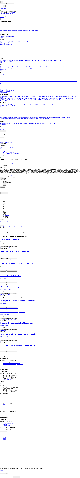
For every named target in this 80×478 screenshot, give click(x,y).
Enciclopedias (8, 128)
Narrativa (26, 123)
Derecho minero (62, 82)
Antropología (22, 48)
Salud (38, 99)
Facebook (4, 435)
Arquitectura (2, 30)
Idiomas (68, 98)
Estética (20, 30)
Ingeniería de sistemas (27, 41)
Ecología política (15, 54)
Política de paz (34, 66)
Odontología (42, 104)
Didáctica (12, 96)
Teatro (35, 30)
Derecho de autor (68, 81)
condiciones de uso (9, 430)
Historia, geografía (6, 118)
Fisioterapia (26, 104)
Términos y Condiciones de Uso (8, 423)
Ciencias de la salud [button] (3, 100)
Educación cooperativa (39, 96)
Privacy (10, 433)
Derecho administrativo (17, 81)
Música (32, 30)
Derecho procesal (3, 84)
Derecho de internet (3, 82)
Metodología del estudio (74, 98)
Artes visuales (29, 117)
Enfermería (12, 104)
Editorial (13, 0)
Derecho (1, 60)
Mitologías (32, 68)
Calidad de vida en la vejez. (10, 276)
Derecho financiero (36, 82)
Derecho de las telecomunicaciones (13, 82)
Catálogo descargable (6, 366)
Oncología (2, 105)
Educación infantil (16, 98)
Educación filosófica (3, 98)
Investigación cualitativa (9, 239)
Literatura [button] (2, 119)
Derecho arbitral (37, 81)
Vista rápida (9, 246)
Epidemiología (16, 104)
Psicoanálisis (2, 67)
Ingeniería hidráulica (3, 42)
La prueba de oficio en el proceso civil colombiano (18, 334)
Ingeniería (11, 118)
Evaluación (48, 98)
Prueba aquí (13, 12)
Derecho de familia (74, 81)
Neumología (30, 104)
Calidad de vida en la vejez (10, 287)
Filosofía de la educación (54, 98)
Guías (5, 128)
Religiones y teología (12, 67)
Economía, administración (49, 117)
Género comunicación (7, 60)
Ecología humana (9, 54)
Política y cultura (45, 66)
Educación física (10, 98)
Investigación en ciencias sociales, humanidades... (18, 301)
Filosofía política (21, 66)
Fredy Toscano (3, 341)
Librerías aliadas (9, 142)
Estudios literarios (52, 123)
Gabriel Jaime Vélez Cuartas (13, 308)
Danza (16, 30)
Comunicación (25, 0)
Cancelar (2, 473)
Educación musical (22, 98)
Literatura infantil (16, 123)
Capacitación (9, 96)
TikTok (4, 440)
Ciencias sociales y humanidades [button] (6, 44)
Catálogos (11, 30)
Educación (55, 117)
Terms (14, 433)
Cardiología (6, 104)
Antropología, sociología (4, 117)
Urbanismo (6, 69)
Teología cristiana (43, 68)
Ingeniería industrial (10, 42)
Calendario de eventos (4, 147)
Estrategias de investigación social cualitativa (17, 263)
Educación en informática (62, 96)
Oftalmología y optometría (48, 104)
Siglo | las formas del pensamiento (6, 0)
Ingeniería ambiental (14, 41)
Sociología (59, 60)
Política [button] (1, 62)
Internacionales (7, 136)
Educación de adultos (47, 96)
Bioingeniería (2, 41)
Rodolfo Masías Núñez (4, 308)
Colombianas (2, 136)
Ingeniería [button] (2, 37)
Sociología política (60, 66)
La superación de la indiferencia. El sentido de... (18, 345)
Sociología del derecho (4, 91)
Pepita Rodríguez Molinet (12, 319)
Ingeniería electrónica (34, 41)
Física (8, 36)
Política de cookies (6, 424)
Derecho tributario (27, 84)
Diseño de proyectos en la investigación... (15, 251)
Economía (2, 55)
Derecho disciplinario (23, 82)
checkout (2, 17)
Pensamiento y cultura (34, 118)
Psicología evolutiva (33, 99)
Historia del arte (28, 30)
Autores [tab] (4, 183)
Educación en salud (70, 96)
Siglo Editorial (2, 129)
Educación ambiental (25, 96)
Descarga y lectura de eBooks (8, 365)
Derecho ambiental (30, 81)
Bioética (1, 74)
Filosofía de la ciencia (66, 117)
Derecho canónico (43, 81)
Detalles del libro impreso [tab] (7, 182)
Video (37, 30)
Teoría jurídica (10, 91)
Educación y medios (42, 98)
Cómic (1, 31)
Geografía (8, 55)
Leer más (2, 233)
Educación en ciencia (54, 96)
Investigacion (30, 54)
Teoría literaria (41, 123)
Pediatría (5, 105)
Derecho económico (30, 82)
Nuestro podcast (1, 149)
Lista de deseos (14, 246)
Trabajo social (12, 48)
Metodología (9, 61)
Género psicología (48, 60)
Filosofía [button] (1, 106)
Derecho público (9, 84)
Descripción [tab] (5, 181)
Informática (2, 43)
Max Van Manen (3, 330)
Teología (38, 68)
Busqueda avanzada (6, 149)
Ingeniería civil (21, 41)
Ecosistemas (25, 54)
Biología (5, 36)
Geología (11, 36)
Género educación (20, 60)
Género (1, 118)
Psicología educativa (26, 99)
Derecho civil (48, 81)
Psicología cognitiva (19, 99)
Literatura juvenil (22, 123)
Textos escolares (57, 99)
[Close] (0, 19)
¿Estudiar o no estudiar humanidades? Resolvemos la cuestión (11, 229)
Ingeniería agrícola (8, 41)
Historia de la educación (63, 98)
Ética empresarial (6, 74)
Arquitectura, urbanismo (13, 117)
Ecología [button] (1, 49)
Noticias (2, 225)
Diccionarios (13, 128)
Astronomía (2, 36)
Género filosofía (26, 60)
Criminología (2, 81)
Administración (17, 48)
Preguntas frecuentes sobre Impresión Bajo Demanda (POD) (13, 364)
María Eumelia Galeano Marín (8, 163)
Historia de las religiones (23, 68)
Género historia (31, 60)
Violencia (65, 66)
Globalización (26, 66)
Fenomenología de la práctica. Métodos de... (16, 323)
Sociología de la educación (43, 99)
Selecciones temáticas (16, 147)
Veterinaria (14, 105)
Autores (2, 219)
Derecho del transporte (9, 81)
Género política (42, 60)
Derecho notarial (68, 82)
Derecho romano (21, 84)
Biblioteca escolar (3, 96)
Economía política (15, 66)
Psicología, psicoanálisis (45, 118)
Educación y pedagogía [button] (4, 92)
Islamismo (2, 68)
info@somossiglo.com (6, 404)
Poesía (5, 99)
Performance (5, 31)
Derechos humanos (9, 66)
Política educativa (9, 99)
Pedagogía (2, 99)
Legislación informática (12, 90)
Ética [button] (1, 70)
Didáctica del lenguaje (18, 96)
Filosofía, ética (59, 117)
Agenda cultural (3, 143)
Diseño (18, 30)
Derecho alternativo (24, 81)
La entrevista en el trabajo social (12, 312)
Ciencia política (3, 66)
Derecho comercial (53, 81)
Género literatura (37, 60)
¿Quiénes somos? (6, 413)
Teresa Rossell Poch (4, 319)
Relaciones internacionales (52, 66)
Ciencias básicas (24, 117)
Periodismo (13, 61)
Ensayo (12, 123)
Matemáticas (6, 43)
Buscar (15, 11)
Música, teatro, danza (27, 118)
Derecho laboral (50, 82)
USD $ (4, 5)
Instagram (4, 438)
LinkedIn (4, 439)
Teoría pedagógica (51, 99)
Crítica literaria (2, 123)
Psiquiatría (9, 105)
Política (4, 89)
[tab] (40, 187)
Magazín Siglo (10, 147)
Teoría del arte (9, 31)
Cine (14, 30)
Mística (35, 68)
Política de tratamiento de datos (8, 425)
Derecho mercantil (56, 82)
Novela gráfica (46, 123)
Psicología (6, 67)
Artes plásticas (7, 30)
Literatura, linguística (16, 118)
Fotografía (24, 30)
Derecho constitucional (61, 81)
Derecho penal (73, 82)
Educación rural (28, 98)
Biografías (2, 75)
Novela (29, 123)
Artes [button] (1, 25)
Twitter (4, 436)
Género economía (14, 60)
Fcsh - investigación (6, 215)
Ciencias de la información (5, 48)
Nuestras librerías (3, 142)
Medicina (21, 118)
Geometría (14, 36)
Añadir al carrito (3, 178)
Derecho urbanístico (33, 84)
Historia (1, 61)
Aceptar (6, 473)
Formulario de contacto (7, 367)
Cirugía (9, 104)
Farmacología (21, 104)
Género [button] (1, 56)
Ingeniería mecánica (17, 42)
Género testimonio (54, 60)
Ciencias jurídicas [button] (3, 76)
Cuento (9, 123)
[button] (3, 8)
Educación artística (32, 96)
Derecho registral (15, 84)
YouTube (4, 437)
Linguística (5, 61)
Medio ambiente (3, 54)
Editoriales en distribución (3, 131)
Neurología (34, 104)
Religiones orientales (7, 68)
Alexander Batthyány (4, 352)
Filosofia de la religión (15, 68)
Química (10, 43)
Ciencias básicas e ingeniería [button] (5, 32)
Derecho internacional (44, 82)
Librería (21, 0)
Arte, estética (19, 117)
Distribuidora (17, 0)
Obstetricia (38, 104)
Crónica (6, 123)
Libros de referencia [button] (3, 124)
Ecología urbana (20, 54)
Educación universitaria (35, 98)
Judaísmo (28, 68)
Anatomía (2, 104)
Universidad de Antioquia (4, 161)
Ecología (43, 117)
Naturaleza (34, 54)
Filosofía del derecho (4, 90)
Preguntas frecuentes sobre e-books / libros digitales (11, 363)
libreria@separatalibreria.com (8, 379)
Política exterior (39, 66)
